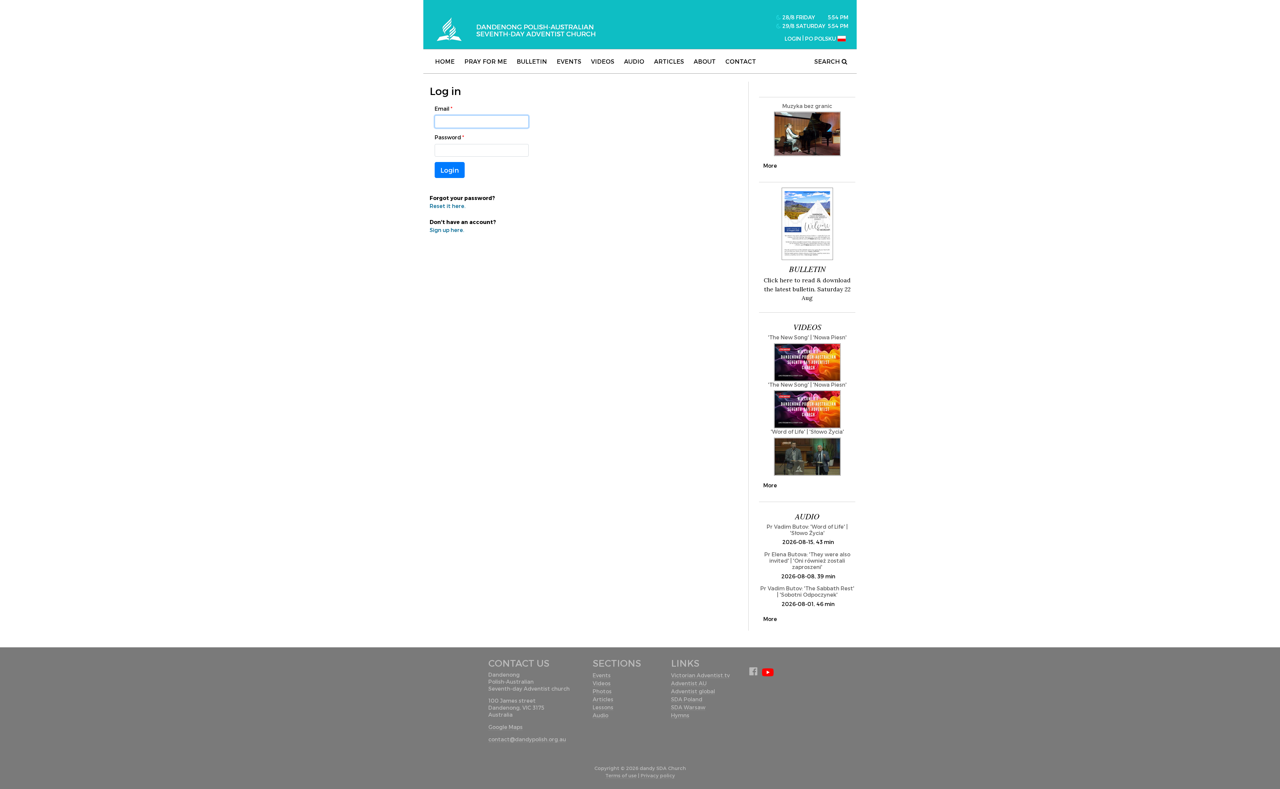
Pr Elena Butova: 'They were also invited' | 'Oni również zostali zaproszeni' (807, 560)
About (705, 61)
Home (445, 61)
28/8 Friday (798, 17)
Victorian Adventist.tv (700, 675)
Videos (602, 61)
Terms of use (621, 775)
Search (828, 61)
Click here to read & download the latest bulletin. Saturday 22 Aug (807, 289)
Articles (669, 61)
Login (449, 170)
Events (569, 61)
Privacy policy (658, 775)
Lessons (603, 707)
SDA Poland (686, 699)
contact (740, 61)
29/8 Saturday (803, 26)
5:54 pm (838, 17)
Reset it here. (448, 206)
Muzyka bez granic (807, 106)
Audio (634, 61)
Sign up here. (447, 230)
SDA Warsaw (688, 707)
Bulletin (532, 61)
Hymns (680, 715)
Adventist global (693, 691)
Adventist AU (689, 683)
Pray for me (485, 61)
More (770, 165)
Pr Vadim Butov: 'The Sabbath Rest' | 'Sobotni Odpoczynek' (807, 591)
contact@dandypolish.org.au (527, 739)
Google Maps (505, 727)
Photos (602, 691)
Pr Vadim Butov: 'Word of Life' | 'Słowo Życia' (807, 529)
